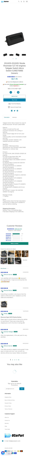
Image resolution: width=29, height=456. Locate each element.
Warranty (7, 423)
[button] (18, 1)
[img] (4, 272)
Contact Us (7, 420)
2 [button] (12, 359)
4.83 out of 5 (18, 229)
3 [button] (14, 359)
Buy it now (14, 100)
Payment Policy (8, 403)
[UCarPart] (5, 1)
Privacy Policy (8, 406)
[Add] (18, 92)
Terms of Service (8, 409)
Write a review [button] (14, 243)
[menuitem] (18, 1)
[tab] (7, 117)
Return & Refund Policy (10, 400)
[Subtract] (11, 92)
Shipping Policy (8, 397)
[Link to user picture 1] (4, 304)
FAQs (6, 426)
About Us (7, 417)
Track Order (7, 429)
